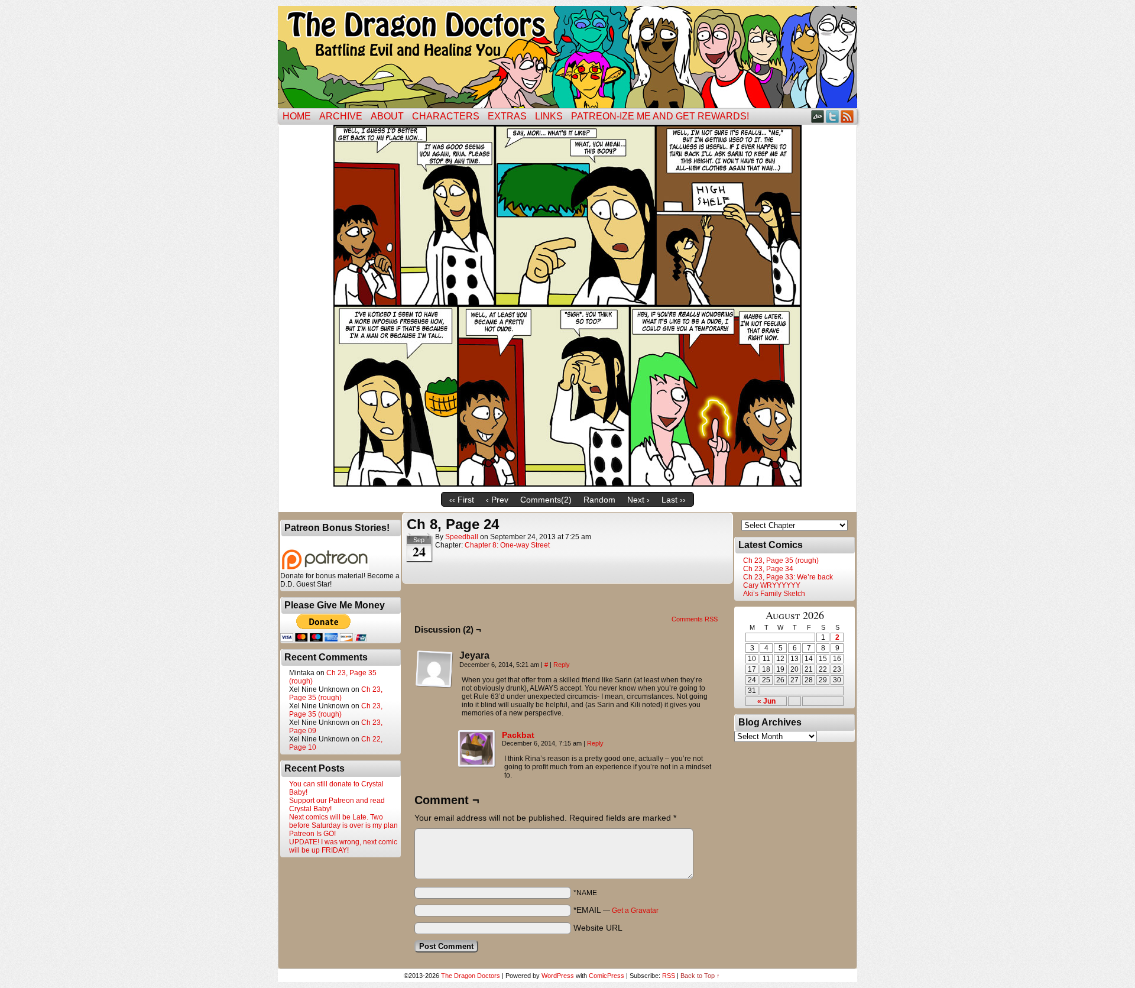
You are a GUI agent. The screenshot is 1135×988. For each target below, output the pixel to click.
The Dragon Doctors (470, 975)
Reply (561, 664)
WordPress (557, 975)
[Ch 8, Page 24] (567, 483)
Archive (340, 116)
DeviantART (817, 116)
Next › (638, 499)
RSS (847, 116)
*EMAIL (616, 910)
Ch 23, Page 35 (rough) (335, 693)
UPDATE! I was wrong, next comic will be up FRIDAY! (343, 846)
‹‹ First (461, 499)
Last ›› (673, 499)
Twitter (832, 116)
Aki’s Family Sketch (774, 593)
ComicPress (606, 975)
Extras (507, 116)
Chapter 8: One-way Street (507, 545)
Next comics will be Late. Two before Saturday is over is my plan (343, 821)
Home (297, 116)
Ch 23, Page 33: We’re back (788, 577)
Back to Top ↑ (700, 975)
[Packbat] (477, 765)
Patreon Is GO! (312, 834)
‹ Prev (497, 499)
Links (549, 116)
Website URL (597, 927)
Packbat (518, 735)
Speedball (461, 537)
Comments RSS (695, 619)
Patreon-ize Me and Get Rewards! (660, 116)
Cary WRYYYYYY (771, 585)
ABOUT (387, 116)
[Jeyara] (434, 669)
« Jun (766, 701)
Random (599, 499)
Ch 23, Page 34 (768, 569)
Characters (445, 116)
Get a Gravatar (635, 910)
